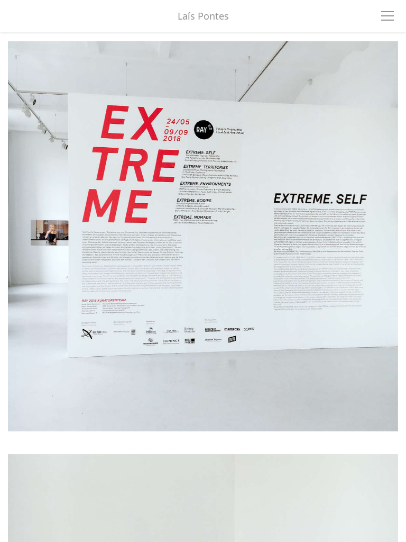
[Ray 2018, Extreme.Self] (203, 243)
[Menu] (387, 15)
